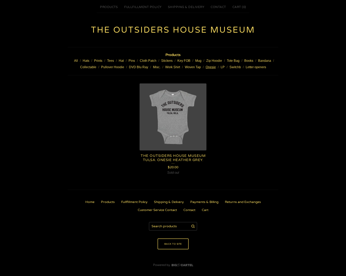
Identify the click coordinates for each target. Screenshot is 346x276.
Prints (98, 60)
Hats (86, 60)
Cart (205, 210)
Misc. (156, 67)
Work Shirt (172, 67)
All (76, 60)
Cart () (239, 7)
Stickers (167, 60)
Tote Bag (233, 60)
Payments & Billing (204, 202)
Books (248, 60)
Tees (110, 60)
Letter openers (256, 67)
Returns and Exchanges (243, 202)
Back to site (173, 244)
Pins (132, 60)
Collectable (88, 67)
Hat (121, 60)
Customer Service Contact (157, 210)
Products (109, 7)
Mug (198, 60)
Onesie (211, 67)
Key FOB (183, 60)
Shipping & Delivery (186, 7)
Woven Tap (193, 67)
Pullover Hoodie (112, 67)
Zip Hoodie (214, 60)
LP (223, 67)
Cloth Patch (148, 60)
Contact (218, 7)
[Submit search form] (193, 226)
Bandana (264, 60)
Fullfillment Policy (143, 7)
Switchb (235, 67)
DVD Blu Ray (138, 67)
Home (90, 202)
